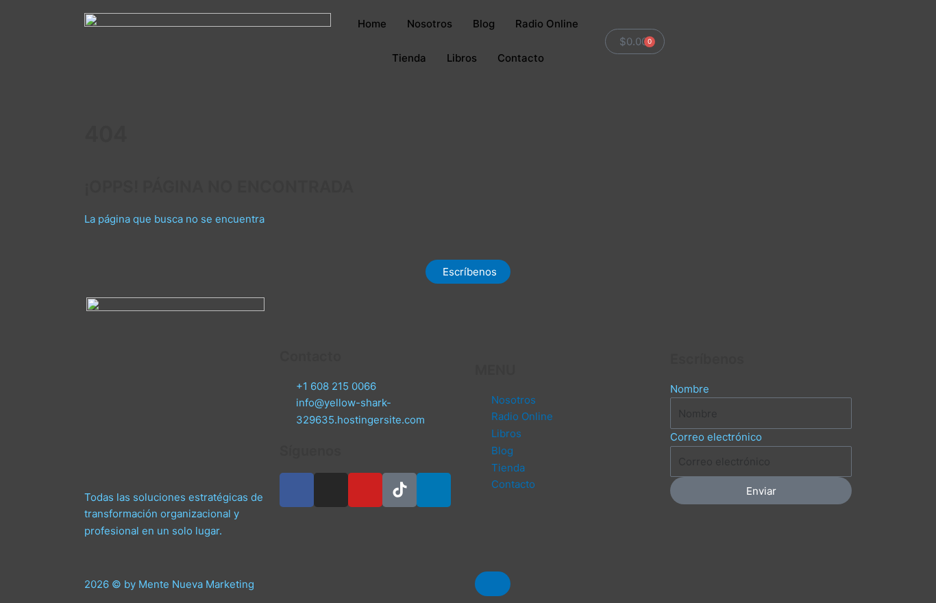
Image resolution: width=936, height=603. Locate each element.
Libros (462, 57)
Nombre (689, 388)
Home (372, 23)
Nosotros (429, 23)
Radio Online (546, 23)
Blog (484, 23)
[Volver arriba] (492, 583)
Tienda (409, 57)
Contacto (520, 57)
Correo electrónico (716, 436)
